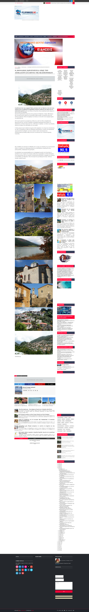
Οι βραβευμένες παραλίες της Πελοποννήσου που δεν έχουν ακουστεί (63, 3)
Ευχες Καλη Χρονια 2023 (63, 469)
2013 (59, 550)
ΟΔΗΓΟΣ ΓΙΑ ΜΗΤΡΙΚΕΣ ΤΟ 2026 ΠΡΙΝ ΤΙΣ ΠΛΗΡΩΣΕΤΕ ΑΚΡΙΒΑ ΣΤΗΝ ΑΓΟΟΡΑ (64, 355)
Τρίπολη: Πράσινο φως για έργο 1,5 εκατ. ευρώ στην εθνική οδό (65, 118)
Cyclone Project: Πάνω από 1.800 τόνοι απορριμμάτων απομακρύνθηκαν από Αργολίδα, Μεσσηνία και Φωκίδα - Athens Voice (59, 75)
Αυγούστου (61, 533)
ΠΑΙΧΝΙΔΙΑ (49, 36)
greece (63, 419)
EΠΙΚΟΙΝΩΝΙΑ (22, 0)
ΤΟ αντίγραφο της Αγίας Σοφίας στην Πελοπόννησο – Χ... (65, 523)
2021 (59, 541)
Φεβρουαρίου (61, 539)
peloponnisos (68, 420)
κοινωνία (71, 427)
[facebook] (70, 1)
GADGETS (55, 36)
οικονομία (60, 429)
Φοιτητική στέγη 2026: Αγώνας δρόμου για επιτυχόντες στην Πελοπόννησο (67, 199)
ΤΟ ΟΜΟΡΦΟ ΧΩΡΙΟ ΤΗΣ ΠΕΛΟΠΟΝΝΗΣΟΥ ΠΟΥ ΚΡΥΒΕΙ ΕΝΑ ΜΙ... (66, 515)
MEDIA (45, 36)
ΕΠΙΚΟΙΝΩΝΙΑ (17, 39)
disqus (35, 438)
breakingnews (60, 417)
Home (16, 36)
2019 (59, 543)
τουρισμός (69, 431)
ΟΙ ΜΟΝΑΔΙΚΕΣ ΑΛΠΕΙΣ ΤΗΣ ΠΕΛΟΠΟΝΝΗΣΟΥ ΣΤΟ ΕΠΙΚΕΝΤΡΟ (65, 525)
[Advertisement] (62, 27)
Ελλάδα (71, 422)
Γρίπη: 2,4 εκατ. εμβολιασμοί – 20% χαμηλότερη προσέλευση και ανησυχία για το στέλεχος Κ (65, 323)
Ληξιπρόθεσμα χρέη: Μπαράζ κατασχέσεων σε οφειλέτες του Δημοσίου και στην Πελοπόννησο (68, 451)
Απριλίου (60, 537)
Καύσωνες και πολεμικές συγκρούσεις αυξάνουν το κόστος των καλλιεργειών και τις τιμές (65, 114)
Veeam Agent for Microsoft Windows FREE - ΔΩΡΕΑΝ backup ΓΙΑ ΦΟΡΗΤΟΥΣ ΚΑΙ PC (64, 357)
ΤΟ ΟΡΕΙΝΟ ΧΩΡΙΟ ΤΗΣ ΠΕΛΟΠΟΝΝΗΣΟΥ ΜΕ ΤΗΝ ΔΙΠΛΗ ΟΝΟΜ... (67, 473)
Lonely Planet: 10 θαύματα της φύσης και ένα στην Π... (66, 517)
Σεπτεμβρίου (61, 532)
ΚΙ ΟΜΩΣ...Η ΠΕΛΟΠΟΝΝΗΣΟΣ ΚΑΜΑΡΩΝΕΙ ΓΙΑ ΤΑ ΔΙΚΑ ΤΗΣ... (66, 496)
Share (31, 384)
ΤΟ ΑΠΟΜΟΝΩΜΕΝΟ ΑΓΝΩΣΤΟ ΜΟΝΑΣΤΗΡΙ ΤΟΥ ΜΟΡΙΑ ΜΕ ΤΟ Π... (65, 471)
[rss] (73, 1)
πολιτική (68, 429)
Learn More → (57, 564)
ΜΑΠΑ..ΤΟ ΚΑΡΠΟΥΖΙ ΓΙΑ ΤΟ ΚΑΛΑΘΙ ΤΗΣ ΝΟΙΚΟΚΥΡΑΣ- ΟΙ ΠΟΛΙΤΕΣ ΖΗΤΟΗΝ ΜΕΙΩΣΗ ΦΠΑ (68, 446)
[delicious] (73, 610)
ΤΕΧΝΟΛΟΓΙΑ (21, 36)
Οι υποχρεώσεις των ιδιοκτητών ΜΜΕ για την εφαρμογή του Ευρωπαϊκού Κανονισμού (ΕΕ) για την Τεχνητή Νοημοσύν (65, 343)
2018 (59, 544)
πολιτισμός (60, 431)
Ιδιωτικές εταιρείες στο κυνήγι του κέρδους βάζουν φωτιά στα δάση (65, 341)
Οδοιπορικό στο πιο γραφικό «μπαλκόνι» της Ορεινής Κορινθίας (67, 210)
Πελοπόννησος (24, 67)
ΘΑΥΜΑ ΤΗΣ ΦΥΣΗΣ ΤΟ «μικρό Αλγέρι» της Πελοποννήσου (66, 502)
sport (63, 422)
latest (72, 419)
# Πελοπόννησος (24, 375)
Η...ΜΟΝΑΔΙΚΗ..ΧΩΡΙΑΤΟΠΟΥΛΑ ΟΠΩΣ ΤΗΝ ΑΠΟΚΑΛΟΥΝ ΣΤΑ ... (66, 492)
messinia (59, 420)
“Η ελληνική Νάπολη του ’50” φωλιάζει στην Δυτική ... (66, 479)
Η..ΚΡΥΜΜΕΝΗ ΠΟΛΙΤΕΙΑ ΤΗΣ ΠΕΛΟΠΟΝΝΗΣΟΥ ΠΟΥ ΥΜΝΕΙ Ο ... (65, 498)
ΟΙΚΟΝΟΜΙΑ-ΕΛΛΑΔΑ (38, 36)
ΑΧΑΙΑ (27, 0)
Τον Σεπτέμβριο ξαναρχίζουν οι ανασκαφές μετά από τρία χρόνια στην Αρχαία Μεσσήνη (65, 270)
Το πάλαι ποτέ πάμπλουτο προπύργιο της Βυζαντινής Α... (66, 519)
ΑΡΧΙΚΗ (16, 0)
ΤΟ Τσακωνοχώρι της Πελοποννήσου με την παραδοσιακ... (66, 477)
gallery (59, 419)
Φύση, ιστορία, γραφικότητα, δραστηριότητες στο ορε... (66, 500)
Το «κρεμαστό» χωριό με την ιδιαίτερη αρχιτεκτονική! (65, 489)
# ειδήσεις (19, 375)
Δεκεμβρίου (61, 468)
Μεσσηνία (65, 424)
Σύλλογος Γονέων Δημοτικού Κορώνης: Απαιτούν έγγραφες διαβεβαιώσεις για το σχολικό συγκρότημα (65, 276)
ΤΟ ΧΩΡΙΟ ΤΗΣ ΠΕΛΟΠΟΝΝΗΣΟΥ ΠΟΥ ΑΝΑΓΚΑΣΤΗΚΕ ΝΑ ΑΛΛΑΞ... (65, 506)
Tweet (21, 384)
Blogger (32, 610)
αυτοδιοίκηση (60, 427)
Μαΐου (60, 536)
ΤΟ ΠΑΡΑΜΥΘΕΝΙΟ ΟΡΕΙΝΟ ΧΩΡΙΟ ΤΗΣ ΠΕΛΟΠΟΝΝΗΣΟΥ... (66, 512)
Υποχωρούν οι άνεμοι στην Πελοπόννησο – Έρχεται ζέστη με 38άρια (67, 241)
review (59, 422)
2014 (59, 549)
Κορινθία (59, 424)
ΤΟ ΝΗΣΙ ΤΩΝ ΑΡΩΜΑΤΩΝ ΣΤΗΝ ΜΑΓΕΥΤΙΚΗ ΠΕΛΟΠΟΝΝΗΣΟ (65, 481)
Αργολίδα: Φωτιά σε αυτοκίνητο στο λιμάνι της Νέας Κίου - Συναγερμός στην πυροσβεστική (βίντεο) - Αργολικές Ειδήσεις (65, 75)
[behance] (70, 610)
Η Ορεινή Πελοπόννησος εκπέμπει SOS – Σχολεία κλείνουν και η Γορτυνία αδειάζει (65, 112)
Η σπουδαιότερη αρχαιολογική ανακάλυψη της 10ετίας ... (67, 527)
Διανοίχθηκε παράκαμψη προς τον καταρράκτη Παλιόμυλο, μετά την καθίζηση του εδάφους (65, 272)
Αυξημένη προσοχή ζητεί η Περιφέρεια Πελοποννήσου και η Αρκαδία (63, 116)
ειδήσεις (19, 67)
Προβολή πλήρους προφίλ (61, 369)
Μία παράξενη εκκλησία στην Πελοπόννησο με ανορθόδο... (66, 475)
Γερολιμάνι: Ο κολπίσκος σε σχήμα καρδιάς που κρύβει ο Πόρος (67, 220)
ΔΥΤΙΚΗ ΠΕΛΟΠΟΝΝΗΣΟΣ (63, 36)
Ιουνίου (60, 535)
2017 (59, 546)
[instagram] (72, 610)
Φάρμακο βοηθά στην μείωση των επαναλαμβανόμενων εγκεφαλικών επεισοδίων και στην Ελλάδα (65, 320)
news (63, 420)
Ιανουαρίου (61, 540)
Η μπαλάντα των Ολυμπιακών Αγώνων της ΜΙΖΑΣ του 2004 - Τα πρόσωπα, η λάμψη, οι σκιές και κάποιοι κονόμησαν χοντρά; (65, 335)
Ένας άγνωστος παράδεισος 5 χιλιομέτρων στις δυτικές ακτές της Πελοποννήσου (67, 230)
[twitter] (72, 1)
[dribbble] (66, 610)
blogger (21, 438)
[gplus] (61, 610)
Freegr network (66, 364)
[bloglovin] (64, 610)
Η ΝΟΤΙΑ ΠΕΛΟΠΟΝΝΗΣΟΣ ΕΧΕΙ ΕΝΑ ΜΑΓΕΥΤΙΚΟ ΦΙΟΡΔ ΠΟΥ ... (65, 494)
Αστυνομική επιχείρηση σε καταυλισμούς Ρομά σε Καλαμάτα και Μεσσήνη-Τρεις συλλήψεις (65, 269)
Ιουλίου (60, 534)
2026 (59, 463)
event (70, 417)
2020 (59, 542)
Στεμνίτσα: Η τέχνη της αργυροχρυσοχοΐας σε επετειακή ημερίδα (65, 119)
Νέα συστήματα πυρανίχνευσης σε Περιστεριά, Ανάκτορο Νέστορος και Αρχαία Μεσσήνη (65, 274)
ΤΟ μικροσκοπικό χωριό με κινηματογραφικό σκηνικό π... (66, 521)
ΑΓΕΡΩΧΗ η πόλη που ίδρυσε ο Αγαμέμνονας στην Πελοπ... (66, 485)
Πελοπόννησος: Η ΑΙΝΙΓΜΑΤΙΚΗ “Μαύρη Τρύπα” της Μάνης (66, 510)
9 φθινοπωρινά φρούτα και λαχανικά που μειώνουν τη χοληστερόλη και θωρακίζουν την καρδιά (65, 325)
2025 (59, 464)
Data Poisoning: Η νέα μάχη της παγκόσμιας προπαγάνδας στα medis (64, 340)
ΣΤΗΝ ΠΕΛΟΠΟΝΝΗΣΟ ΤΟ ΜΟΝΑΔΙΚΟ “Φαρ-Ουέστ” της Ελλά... (66, 504)
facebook (48, 438)
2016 (59, 547)
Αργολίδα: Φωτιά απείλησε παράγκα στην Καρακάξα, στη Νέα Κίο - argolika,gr (71, 73)
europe (66, 417)
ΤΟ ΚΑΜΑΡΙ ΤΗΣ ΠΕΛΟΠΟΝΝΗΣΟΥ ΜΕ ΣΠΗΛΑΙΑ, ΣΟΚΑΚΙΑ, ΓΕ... (65, 513)
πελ (64, 429)
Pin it (41, 384)
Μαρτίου (60, 538)
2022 (59, 467)
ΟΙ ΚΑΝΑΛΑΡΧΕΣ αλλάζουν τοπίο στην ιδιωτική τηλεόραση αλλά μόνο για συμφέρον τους (65, 338)
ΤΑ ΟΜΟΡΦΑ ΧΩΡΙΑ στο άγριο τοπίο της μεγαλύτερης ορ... (66, 483)
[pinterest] (63, 610)
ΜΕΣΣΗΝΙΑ (27, 36)
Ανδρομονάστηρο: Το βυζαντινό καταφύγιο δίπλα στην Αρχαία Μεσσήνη (33, 3)
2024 (59, 465)
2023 (59, 466)
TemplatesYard (23, 610)
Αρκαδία (67, 422)
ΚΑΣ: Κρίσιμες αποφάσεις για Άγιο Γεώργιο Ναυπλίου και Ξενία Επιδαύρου (34, 414)
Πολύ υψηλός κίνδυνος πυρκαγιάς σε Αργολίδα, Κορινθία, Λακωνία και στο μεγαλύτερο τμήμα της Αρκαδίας (68, 456)
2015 (59, 548)
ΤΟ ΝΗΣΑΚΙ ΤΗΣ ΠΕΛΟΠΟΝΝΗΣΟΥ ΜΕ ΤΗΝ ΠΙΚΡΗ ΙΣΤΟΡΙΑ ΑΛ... (66, 490)
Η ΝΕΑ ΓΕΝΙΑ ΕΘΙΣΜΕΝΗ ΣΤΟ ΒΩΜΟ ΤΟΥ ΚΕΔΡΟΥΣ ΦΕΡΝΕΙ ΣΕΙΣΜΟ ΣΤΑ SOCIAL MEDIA (65, 350)
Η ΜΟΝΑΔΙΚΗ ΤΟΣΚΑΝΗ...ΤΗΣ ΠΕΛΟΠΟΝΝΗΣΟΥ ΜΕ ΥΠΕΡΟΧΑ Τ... (65, 508)
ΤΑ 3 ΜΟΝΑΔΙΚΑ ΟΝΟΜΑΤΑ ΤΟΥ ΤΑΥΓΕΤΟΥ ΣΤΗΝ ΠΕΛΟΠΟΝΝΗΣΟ (66, 487)
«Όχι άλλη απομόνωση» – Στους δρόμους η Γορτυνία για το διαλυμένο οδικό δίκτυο (35, 409)
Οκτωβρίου (61, 531)
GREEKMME (25, 390)
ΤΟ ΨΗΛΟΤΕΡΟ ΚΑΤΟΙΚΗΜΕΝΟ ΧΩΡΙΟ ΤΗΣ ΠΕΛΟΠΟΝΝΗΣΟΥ (66, 529)
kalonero (68, 419)
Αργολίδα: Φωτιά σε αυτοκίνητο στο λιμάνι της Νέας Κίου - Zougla (59, 92)
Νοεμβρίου (61, 530)
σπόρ (65, 431)
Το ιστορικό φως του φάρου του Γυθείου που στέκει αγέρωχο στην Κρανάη (48, 405)
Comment (52, 384)
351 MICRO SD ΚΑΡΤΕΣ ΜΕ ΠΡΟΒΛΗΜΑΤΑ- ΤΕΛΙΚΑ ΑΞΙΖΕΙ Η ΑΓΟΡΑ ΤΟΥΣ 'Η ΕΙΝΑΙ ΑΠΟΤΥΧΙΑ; (65, 352)
